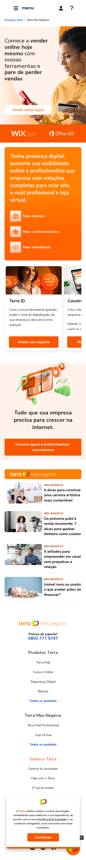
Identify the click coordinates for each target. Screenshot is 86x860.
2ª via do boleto (43, 788)
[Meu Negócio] (43, 474)
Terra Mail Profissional (43, 725)
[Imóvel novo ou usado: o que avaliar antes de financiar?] (23, 587)
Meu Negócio (53, 485)
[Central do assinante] (61, 8)
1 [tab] (35, 120)
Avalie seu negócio (34, 342)
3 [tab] (45, 120)
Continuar (43, 837)
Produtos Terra (14, 19)
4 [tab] (50, 120)
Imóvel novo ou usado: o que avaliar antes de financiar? (62, 589)
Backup (43, 691)
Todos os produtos (43, 701)
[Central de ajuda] (71, 8)
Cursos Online (43, 672)
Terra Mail (43, 662)
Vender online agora (28, 109)
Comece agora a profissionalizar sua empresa (43, 447)
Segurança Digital (43, 682)
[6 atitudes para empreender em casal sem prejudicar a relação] (23, 556)
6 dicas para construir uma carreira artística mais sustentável (62, 495)
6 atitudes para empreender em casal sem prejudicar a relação (62, 559)
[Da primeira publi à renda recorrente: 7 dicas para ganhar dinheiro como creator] (23, 523)
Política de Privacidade (53, 819)
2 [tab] (40, 120)
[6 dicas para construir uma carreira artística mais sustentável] (23, 493)
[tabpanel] (43, 75)
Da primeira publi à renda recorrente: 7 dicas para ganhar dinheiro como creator (62, 526)
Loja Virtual (43, 735)
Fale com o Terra (43, 778)
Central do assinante (43, 769)
